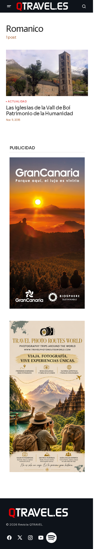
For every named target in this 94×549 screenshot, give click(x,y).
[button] (9, 6)
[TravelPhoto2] (47, 396)
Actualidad (17, 101)
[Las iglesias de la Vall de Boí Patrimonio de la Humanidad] (47, 73)
